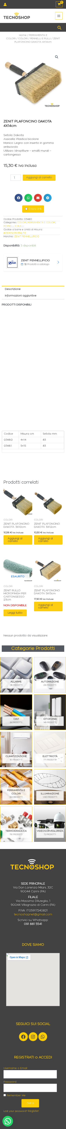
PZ (24, 233)
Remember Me (16, 1095)
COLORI (23, 38)
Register (33, 1111)
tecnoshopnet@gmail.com (33, 914)
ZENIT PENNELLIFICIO (26, 236)
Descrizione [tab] (13, 289)
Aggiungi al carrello (39, 177)
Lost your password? (15, 1111)
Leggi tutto (15, 612)
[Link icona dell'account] (5, 4)
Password (10, 1082)
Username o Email (15, 1068)
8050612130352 (13, 233)
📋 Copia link (33, 209)
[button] (59, 27)
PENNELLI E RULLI (40, 38)
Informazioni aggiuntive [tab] (20, 295)
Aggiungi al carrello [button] (15, 539)
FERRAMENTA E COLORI (41, 222)
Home (22, 35)
